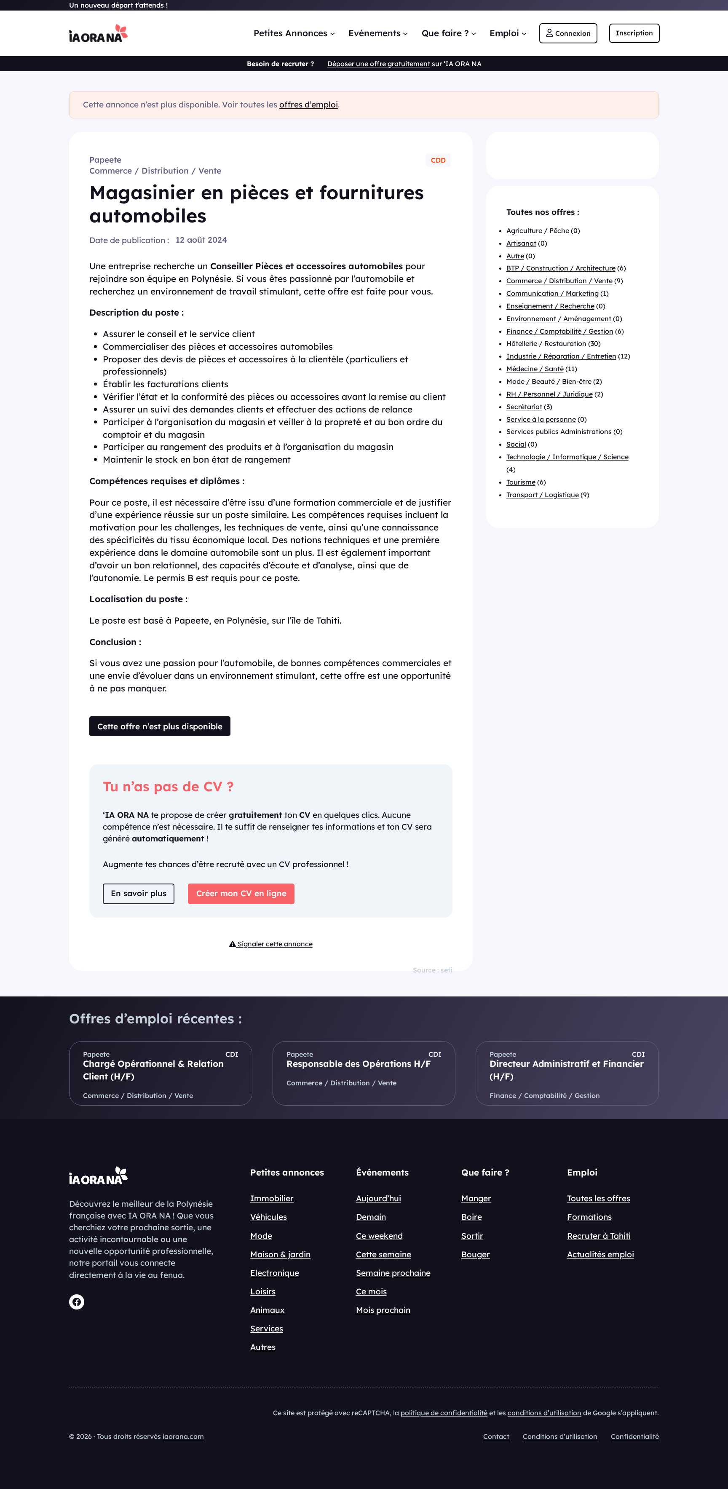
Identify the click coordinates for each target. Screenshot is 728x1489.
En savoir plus (138, 893)
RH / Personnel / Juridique (549, 394)
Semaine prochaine (393, 1273)
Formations (589, 1217)
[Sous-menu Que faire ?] (473, 32)
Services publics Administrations (559, 432)
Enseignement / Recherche (550, 306)
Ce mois (371, 1291)
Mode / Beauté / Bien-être (549, 382)
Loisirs (263, 1291)
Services (266, 1328)
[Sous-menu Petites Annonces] (332, 32)
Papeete (105, 160)
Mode (261, 1236)
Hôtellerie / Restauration (546, 344)
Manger (476, 1198)
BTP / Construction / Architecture (561, 268)
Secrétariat (524, 406)
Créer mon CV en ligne (241, 893)
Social (516, 444)
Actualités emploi (600, 1254)
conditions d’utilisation (544, 1413)
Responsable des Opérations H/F (358, 1063)
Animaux (267, 1310)
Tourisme (520, 482)
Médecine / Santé (535, 369)
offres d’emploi (308, 104)
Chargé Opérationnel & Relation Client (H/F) (153, 1070)
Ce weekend (379, 1236)
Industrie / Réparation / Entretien (561, 356)
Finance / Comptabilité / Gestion (559, 331)
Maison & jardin (280, 1254)
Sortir (472, 1236)
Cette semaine (383, 1254)
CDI (231, 1054)
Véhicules (268, 1217)
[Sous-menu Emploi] (524, 32)
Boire (471, 1217)
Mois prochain (383, 1310)
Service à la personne (541, 419)
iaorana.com (183, 1436)
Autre (515, 256)
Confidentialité (635, 1436)
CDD (438, 160)
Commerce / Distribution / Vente (155, 171)
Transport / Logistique (542, 494)
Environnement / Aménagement (558, 318)
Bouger (475, 1254)
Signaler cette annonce (274, 944)
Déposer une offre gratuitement (378, 63)
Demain (371, 1217)
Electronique (274, 1273)
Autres (263, 1347)
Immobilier (272, 1198)
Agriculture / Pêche (537, 230)
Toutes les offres (598, 1198)
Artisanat (521, 243)
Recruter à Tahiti (599, 1236)
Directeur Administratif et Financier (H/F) (567, 1070)
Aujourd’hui (378, 1198)
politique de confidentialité (444, 1413)
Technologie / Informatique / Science (567, 457)
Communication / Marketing (552, 293)
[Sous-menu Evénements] (405, 32)
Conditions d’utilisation (560, 1436)
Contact (496, 1436)
